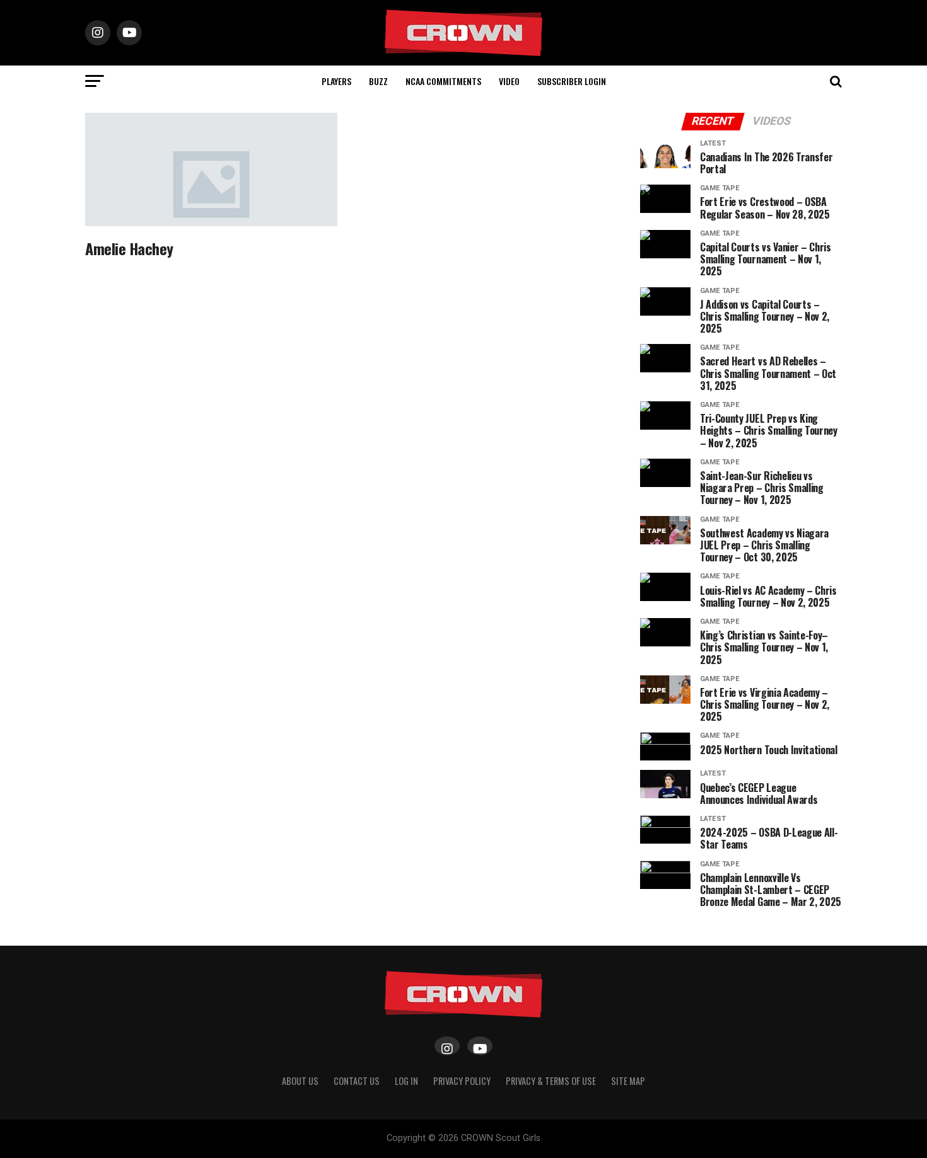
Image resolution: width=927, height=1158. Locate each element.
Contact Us (357, 1080)
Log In (406, 1080)
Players (336, 81)
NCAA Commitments (443, 81)
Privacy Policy (462, 1080)
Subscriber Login (571, 81)
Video (509, 81)
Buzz (378, 81)
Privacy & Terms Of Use (551, 1080)
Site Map (628, 1080)
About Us (300, 1080)
